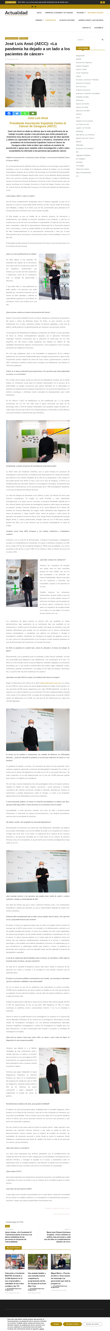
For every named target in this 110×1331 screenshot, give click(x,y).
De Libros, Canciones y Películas (87, 84)
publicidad (79, 150)
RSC (77, 156)
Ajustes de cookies (92, 1324)
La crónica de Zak (82, 129)
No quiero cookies (72, 1324)
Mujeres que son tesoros (85, 143)
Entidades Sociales (95, 17)
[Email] (33, 118)
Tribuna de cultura (82, 174)
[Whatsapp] (25, 118)
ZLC (77, 181)
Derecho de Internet (83, 88)
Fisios (78, 122)
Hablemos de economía (84, 126)
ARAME (78, 64)
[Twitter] (17, 118)
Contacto (86, 32)
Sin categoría (80, 163)
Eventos (79, 119)
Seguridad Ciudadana (83, 160)
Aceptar (56, 1324)
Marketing (79, 136)
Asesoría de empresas (84, 67)
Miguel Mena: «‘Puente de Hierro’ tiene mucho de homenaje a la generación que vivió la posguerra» (60, 1283)
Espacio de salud (82, 112)
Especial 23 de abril (83, 115)
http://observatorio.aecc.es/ (51, 688)
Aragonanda (80, 60)
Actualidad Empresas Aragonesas (13, 1293)
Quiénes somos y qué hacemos (90, 25)
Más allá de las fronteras (85, 139)
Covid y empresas (82, 77)
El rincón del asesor (83, 95)
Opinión (38, 25)
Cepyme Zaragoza (82, 71)
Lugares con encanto (83, 132)
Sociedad (80, 17)
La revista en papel (67, 25)
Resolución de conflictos (84, 153)
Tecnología (80, 170)
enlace (41, 1329)
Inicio (39, 17)
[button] (101, 2)
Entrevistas (51, 25)
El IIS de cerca (81, 91)
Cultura (78, 81)
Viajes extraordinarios (83, 177)
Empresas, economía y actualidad (59, 17)
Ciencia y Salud (81, 74)
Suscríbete (98, 32)
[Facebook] (9, 118)
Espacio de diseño (82, 108)
